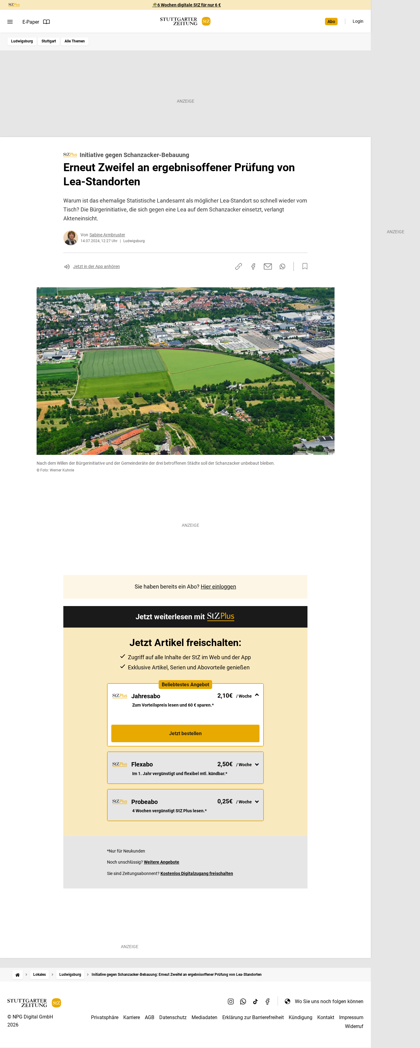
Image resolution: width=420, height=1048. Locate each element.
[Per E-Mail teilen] (268, 266)
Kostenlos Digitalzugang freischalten (196, 873)
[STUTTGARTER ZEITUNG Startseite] (185, 21)
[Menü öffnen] (10, 22)
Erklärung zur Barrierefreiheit (253, 1017)
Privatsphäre (104, 1017)
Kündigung (300, 1017)
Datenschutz (173, 1017)
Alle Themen (75, 41)
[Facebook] (268, 1001)
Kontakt (325, 1017)
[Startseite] (17, 974)
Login (358, 21)
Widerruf (354, 1026)
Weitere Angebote (161, 862)
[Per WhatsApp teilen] (282, 266)
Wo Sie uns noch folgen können (329, 1001)
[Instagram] (231, 1001)
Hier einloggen (218, 586)
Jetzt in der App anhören (96, 266)
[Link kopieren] (238, 266)
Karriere (131, 1017)
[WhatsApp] (243, 1001)
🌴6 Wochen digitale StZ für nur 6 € (186, 4)
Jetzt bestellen (185, 733)
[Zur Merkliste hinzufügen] (303, 266)
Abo (331, 21)
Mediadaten (204, 1017)
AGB (149, 1017)
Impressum (351, 1017)
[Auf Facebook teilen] (253, 266)
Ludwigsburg (22, 41)
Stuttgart (49, 41)
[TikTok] (255, 1001)
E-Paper (30, 22)
